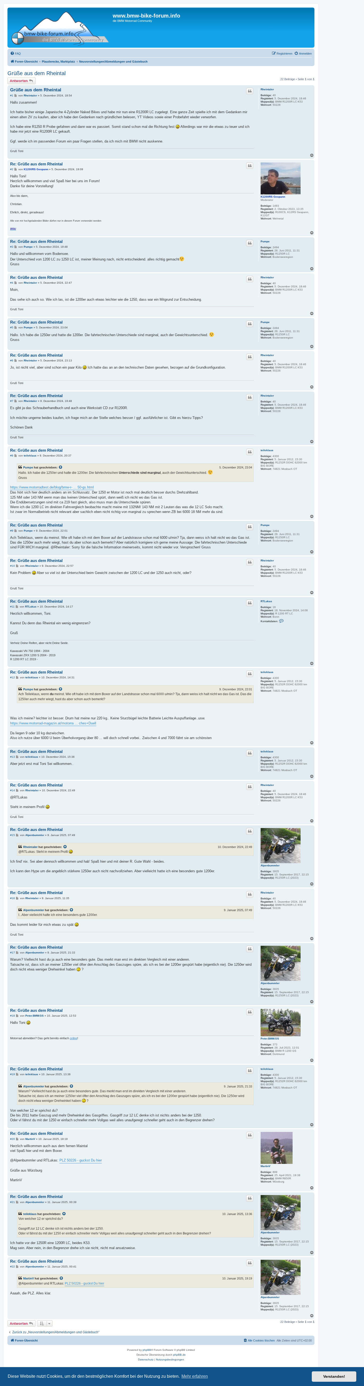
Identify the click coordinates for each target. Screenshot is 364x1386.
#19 (12, 1074)
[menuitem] (15, 53)
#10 (12, 565)
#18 (12, 1015)
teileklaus (267, 450)
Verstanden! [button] (334, 1376)
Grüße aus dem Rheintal (36, 73)
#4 (11, 282)
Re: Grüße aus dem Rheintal (36, 164)
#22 (12, 1266)
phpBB (147, 1349)
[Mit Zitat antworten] (249, 91)
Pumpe (265, 241)
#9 (11, 530)
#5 (11, 327)
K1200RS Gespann (273, 196)
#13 (12, 756)
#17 (12, 952)
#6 (11, 360)
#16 (12, 898)
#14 (12, 790)
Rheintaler (267, 89)
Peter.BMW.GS (270, 1038)
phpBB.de (179, 1354)
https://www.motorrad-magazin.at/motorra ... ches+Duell (53, 723)
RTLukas (266, 601)
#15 (12, 835)
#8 (11, 455)
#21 (12, 1202)
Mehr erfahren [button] (194, 1376)
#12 (12, 677)
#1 (11, 95)
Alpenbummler (270, 865)
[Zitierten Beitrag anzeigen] (60, 467)
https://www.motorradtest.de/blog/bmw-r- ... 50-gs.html (52, 487)
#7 (11, 401)
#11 (12, 606)
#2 (11, 169)
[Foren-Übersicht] (61, 27)
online (73, 1038)
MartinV (265, 1166)
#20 (12, 1139)
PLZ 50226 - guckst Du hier (80, 1160)
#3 (11, 246)
